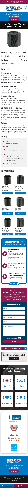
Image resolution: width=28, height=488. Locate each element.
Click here (19, 256)
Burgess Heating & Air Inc (15, 477)
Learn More (13, 358)
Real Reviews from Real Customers (13, 348)
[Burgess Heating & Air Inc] (14, 460)
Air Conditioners (10, 63)
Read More (7, 193)
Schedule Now (14, 19)
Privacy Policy (14, 480)
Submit (14, 342)
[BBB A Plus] (14, 418)
